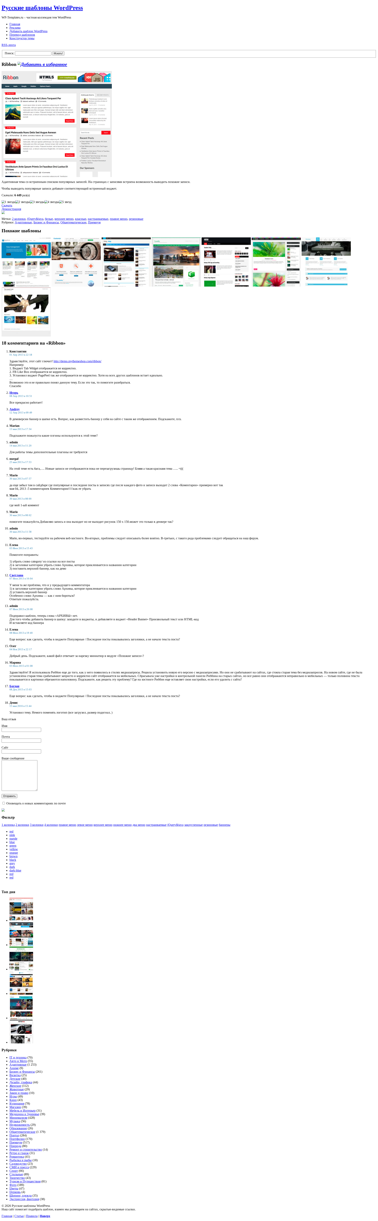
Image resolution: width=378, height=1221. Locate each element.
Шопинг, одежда (20, 1195)
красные (80, 218)
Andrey (14, 409)
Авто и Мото (18, 1061)
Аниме (14, 1068)
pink (12, 835)
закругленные (193, 824)
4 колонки (51, 824)
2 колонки (19, 218)
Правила (32, 1216)
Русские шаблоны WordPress (42, 7)
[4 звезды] (51, 202)
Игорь (13, 392)
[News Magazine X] (21, 920)
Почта (6, 736)
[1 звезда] (8, 202)
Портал (14, 1135)
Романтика (16, 1156)
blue (12, 842)
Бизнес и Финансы (46, 222)
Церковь (15, 1192)
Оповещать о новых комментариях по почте (36, 803)
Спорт (13, 1170)
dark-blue (15, 870)
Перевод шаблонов (22, 34)
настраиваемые (98, 218)
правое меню (118, 218)
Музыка (14, 1121)
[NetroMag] (21, 1042)
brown (13, 856)
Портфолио (17, 1139)
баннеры (224, 824)
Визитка (15, 1075)
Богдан (14, 686)
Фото (13, 1185)
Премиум (94, 222)
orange (13, 852)
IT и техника (18, 1057)
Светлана (16, 575)
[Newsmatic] (21, 969)
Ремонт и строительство (25, 1149)
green (12, 845)
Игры (13, 1096)
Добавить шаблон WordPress (28, 31)
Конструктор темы (21, 38)
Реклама (14, 27)
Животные (16, 1089)
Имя (4, 726)
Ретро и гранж (19, 1153)
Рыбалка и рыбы (20, 1160)
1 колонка (8, 824)
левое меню (85, 824)
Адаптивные (23, 222)
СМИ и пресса (19, 1167)
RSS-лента (9, 45)
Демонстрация (11, 209)
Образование (18, 1128)
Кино (13, 1100)
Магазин (15, 1107)
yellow (13, 849)
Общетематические (73, 222)
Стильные (16, 1174)
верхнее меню (64, 218)
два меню (138, 824)
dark (12, 867)
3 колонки (37, 824)
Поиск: (9, 53)
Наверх (45, 1216)
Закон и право (18, 1093)
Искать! (58, 53)
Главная (14, 24)
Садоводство (18, 1163)
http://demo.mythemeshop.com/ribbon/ (77, 361)
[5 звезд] (65, 202)
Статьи (19, 1216)
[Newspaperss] (21, 1018)
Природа (15, 1146)
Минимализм (18, 1117)
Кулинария (16, 1103)
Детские (14, 1078)
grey (12, 863)
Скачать (7, 205)
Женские (15, 1085)
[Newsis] (21, 993)
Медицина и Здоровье (24, 1114)
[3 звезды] (37, 202)
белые (49, 218)
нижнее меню (122, 824)
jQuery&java (35, 218)
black (12, 859)
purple (13, 838)
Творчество (17, 1178)
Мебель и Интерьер (22, 1110)
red (11, 831)
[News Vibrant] (21, 944)
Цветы (13, 1188)
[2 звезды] (22, 202)
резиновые (136, 218)
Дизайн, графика (20, 1082)
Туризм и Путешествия (25, 1181)
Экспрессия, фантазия (24, 1199)
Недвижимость (19, 1124)
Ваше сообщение (13, 758)
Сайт (5, 747)
